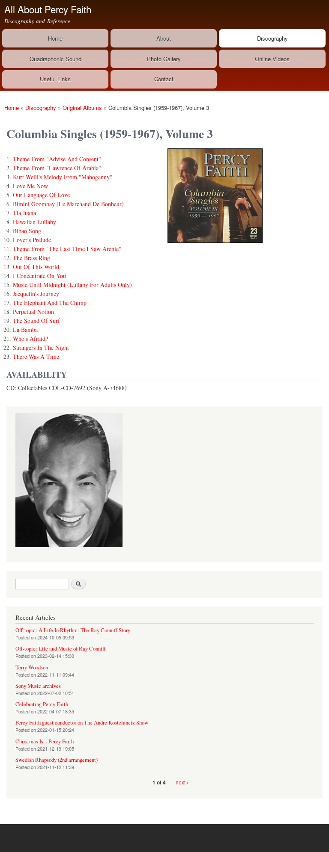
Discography (272, 38)
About (163, 38)
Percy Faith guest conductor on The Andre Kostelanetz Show (81, 722)
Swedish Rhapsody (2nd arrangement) (56, 759)
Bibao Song (27, 231)
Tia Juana (24, 213)
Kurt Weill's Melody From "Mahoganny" (62, 177)
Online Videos (272, 59)
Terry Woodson (31, 667)
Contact (163, 79)
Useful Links (55, 79)
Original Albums (82, 108)
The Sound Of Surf (36, 321)
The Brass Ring (31, 258)
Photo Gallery (164, 59)
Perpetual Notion (33, 312)
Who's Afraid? (30, 338)
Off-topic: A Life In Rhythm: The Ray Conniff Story (72, 630)
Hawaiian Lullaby (34, 222)
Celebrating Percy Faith (41, 704)
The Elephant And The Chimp (50, 303)
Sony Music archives (38, 685)
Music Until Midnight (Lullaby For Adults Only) (72, 285)
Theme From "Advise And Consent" (57, 159)
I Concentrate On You (39, 276)
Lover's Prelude (32, 240)
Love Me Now (30, 186)
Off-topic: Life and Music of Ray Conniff (60, 648)
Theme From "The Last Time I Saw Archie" (67, 249)
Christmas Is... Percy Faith (44, 741)
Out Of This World (36, 267)
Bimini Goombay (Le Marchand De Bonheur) (68, 204)
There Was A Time (36, 356)
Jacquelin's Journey (36, 294)
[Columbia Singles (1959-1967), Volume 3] (215, 247)
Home (55, 38)
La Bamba (25, 329)
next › (182, 782)
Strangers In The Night (41, 347)
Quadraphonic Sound (55, 59)
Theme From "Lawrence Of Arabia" (57, 168)
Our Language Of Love (41, 195)
